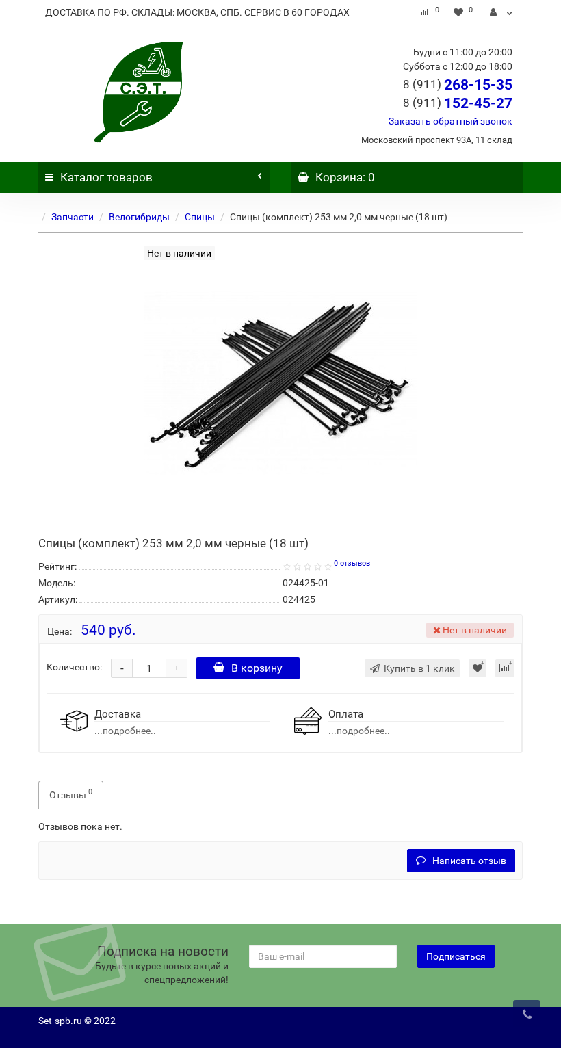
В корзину (257, 667)
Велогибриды (139, 216)
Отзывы (70, 793)
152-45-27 (457, 103)
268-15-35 (457, 85)
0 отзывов (352, 563)
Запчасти (72, 216)
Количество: (74, 666)
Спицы (200, 216)
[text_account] (501, 12)
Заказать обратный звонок (450, 121)
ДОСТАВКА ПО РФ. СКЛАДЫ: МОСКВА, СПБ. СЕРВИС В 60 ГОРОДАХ (197, 12)
